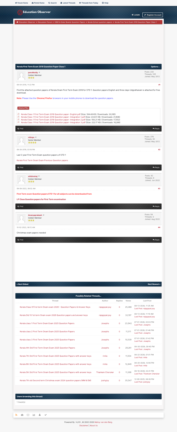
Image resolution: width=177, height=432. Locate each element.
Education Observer (27, 22)
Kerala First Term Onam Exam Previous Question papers (42, 160)
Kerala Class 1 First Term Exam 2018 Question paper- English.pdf (50, 114)
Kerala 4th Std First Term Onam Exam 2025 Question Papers (47, 348)
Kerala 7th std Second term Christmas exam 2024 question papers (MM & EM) (55, 380)
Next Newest (153, 284)
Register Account (154, 15)
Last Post (138, 308)
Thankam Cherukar (105, 372)
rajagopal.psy (105, 307)
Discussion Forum (45, 22)
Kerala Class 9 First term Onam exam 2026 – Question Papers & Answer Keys (55, 307)
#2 (159, 149)
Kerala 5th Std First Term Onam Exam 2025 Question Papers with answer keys (55, 372)
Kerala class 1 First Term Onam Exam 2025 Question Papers (47, 323)
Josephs (105, 323)
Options (154, 67)
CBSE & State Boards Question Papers (70, 22)
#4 (159, 227)
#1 (159, 85)
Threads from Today (89, 3)
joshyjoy (105, 380)
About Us (94, 425)
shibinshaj (32, 176)
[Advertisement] (88, 45)
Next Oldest (23, 284)
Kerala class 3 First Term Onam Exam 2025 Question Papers (47, 339)
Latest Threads (68, 3)
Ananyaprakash (35, 215)
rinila (105, 356)
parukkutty (33, 72)
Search (53, 3)
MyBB (78, 422)
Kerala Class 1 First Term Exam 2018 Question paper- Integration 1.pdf (53, 117)
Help (106, 3)
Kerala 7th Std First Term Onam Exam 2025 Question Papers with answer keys (55, 356)
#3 (159, 188)
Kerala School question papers (100, 22)
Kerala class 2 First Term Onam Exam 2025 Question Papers (47, 331)
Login (137, 15)
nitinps (31, 137)
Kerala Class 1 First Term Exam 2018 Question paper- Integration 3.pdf (53, 122)
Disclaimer (83, 425)
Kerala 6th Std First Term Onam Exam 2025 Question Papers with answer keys (55, 364)
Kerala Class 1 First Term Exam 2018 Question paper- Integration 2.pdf (53, 119)
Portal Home (39, 3)
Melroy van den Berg (103, 422)
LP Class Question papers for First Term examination (41, 199)
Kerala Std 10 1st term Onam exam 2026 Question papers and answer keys (54, 315)
